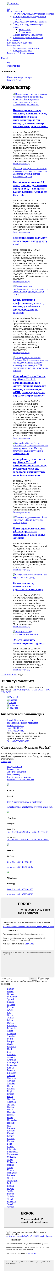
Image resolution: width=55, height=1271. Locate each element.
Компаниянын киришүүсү (26, 48)
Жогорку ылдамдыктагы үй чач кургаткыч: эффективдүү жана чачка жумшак (29, 533)
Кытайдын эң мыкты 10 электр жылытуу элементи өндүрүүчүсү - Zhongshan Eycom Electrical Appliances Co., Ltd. (30, 188)
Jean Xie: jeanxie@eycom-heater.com (24, 802)
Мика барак (25, 29)
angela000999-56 (15, 728)
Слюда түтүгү (26, 32)
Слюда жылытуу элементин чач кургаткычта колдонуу (28, 586)
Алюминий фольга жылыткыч (28, 37)
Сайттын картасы (21, 689)
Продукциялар (14, 11)
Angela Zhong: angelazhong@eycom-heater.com (30, 807)
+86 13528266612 (15, 730)
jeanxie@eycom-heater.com (20, 720)
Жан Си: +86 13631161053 (20, 862)
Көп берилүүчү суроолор (19, 42)
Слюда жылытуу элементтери (28, 24)
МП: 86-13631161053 (38, 832)
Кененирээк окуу (21, 163)
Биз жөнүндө (13, 45)
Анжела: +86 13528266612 (20, 867)
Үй (8, 8)
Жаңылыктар (13, 40)
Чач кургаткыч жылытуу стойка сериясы (33, 14)
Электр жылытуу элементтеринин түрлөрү (29, 641)
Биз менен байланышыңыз (20, 53)
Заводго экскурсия (22, 50)
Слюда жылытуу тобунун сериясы (30, 21)
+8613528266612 (15, 725)
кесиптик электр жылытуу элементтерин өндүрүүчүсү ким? (30, 241)
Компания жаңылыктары (19, 77)
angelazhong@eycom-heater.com (22, 723)
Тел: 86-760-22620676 (17, 832)
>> (16, 674)
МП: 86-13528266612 (38, 839)
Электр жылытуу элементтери (28, 35)
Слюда (16, 27)
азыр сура (6, 761)
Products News (14, 80)
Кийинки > (9, 674)
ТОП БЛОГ (38, 689)
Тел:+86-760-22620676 (18, 741)
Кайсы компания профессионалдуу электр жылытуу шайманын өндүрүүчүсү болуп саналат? (28, 306)
